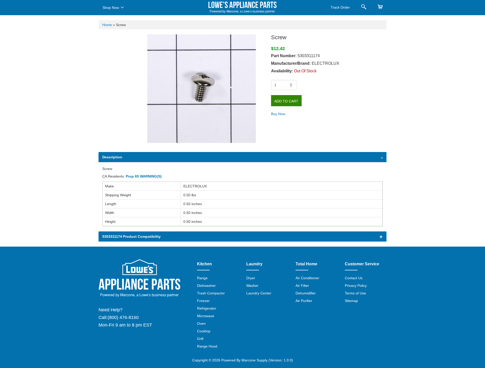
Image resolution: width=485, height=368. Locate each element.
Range (202, 278)
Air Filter (302, 286)
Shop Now (111, 8)
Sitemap (351, 301)
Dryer (250, 278)
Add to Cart (286, 101)
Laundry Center (258, 293)
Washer (252, 286)
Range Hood (207, 346)
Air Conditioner (307, 278)
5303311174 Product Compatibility (131, 236)
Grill (200, 339)
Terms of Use (355, 293)
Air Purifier (304, 301)
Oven (201, 323)
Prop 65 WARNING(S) (144, 176)
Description (112, 157)
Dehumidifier (306, 293)
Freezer (203, 301)
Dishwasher (206, 286)
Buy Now (278, 114)
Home (107, 25)
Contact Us (353, 278)
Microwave (205, 316)
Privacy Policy (356, 286)
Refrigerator (206, 308)
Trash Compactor (211, 293)
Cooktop (203, 331)
